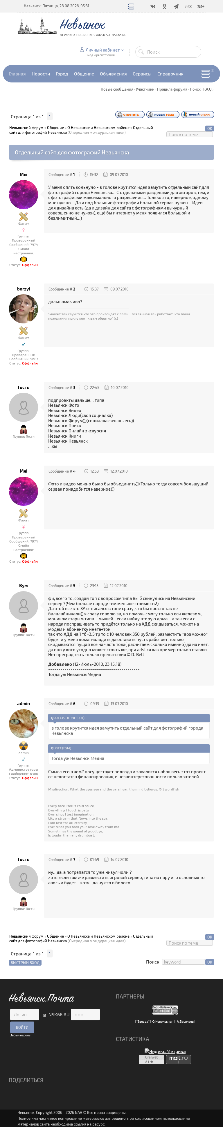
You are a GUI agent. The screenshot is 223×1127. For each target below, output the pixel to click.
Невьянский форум (26, 127)
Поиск (195, 89)
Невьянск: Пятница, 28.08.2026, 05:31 (56, 5)
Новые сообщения (117, 89)
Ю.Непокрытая (162, 1021)
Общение (55, 127)
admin (23, 703)
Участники (145, 89)
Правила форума (172, 89)
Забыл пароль (20, 1035)
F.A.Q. (208, 89)
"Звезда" (143, 1021)
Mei (23, 174)
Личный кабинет (103, 49)
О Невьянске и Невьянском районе (98, 127)
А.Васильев (185, 1021)
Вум (23, 585)
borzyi (23, 288)
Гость (23, 387)
